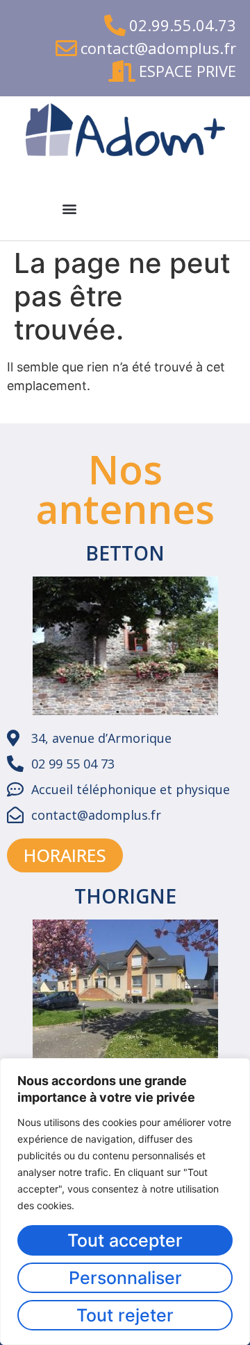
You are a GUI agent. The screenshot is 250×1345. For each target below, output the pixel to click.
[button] (69, 208)
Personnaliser (125, 1277)
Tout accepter (125, 1240)
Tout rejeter (125, 1315)
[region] (125, 1201)
